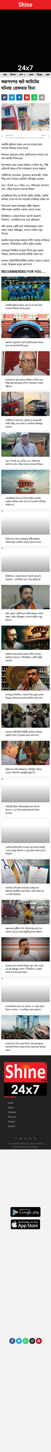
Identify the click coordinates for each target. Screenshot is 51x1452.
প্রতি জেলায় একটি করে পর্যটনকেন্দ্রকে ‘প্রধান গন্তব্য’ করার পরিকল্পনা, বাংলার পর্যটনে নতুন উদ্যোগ (22, 230)
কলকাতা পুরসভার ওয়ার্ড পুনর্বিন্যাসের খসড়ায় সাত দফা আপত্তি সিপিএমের (24, 157)
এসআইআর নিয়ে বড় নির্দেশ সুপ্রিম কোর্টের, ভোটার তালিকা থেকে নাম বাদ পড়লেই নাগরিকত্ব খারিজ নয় (25, 198)
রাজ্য (31, 75)
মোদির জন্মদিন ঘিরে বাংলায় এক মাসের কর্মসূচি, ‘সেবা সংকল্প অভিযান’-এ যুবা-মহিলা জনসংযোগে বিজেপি (25, 850)
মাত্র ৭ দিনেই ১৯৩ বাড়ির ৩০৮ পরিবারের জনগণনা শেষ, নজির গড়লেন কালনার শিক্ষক (25, 187)
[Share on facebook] (4, 97)
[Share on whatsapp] (34, 97)
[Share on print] (42, 97)
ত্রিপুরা (39, 75)
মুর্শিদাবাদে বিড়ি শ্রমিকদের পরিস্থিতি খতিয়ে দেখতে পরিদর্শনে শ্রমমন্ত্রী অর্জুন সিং (23, 771)
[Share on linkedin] (19, 97)
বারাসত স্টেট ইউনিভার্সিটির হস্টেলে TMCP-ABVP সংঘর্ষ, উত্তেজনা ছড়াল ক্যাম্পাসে (25, 263)
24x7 (25, 68)
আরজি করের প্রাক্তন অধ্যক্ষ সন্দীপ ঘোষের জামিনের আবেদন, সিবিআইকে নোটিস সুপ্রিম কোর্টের (25, 242)
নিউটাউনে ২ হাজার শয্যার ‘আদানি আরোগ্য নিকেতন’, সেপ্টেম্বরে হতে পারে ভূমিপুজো (21, 218)
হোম (5, 75)
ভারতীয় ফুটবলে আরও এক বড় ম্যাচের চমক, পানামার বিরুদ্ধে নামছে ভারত (22, 146)
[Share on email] (27, 97)
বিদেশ (13, 75)
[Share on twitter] (12, 97)
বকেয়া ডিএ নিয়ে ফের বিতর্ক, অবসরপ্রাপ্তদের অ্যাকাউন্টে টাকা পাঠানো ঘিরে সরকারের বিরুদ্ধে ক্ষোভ (25, 1047)
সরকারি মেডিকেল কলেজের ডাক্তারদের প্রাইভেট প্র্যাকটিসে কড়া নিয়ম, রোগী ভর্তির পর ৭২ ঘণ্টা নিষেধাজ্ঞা (24, 891)
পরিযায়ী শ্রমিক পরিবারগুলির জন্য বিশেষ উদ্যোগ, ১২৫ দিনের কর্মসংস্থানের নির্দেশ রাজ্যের (22, 810)
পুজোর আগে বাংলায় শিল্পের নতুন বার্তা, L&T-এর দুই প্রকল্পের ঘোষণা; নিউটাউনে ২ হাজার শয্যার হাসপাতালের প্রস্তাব (24, 969)
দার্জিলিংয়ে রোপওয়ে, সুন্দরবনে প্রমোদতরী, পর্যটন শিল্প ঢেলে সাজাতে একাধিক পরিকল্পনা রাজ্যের (24, 177)
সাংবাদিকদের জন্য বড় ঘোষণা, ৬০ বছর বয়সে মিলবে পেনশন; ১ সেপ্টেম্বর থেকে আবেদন (24, 1008)
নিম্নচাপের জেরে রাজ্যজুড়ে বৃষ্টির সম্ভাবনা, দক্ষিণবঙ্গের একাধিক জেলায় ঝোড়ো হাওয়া (21, 208)
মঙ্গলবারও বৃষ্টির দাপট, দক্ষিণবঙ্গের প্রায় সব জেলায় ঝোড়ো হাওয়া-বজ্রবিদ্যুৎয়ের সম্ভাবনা (23, 930)
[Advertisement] (25, 36)
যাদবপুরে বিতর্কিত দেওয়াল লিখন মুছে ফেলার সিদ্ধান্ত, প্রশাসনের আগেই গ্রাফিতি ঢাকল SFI (22, 252)
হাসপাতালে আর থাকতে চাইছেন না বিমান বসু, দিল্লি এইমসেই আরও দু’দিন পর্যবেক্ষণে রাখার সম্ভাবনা (24, 167)
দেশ (21, 75)
